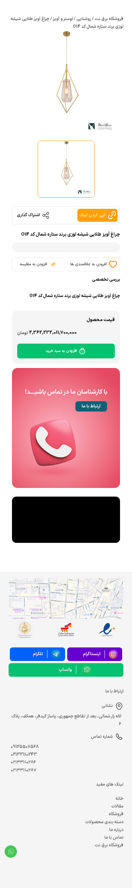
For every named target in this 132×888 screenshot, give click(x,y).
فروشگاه (116, 814)
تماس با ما (113, 837)
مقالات (117, 806)
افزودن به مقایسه (33, 264)
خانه (119, 798)
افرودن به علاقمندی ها (88, 264)
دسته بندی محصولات (104, 822)
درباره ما (116, 830)
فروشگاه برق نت (109, 845)
